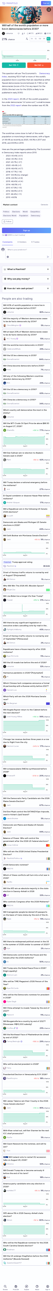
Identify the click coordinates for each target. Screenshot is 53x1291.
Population (23, 216)
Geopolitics (35, 212)
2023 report (13, 99)
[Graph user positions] (26, 39)
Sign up (46, 3)
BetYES (12, 65)
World (25, 212)
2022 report (15, 105)
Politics (6, 212)
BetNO (38, 65)
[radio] (31, 38)
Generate (44, 205)
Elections (16, 212)
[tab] (7, 242)
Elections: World (9, 216)
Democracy (35, 216)
